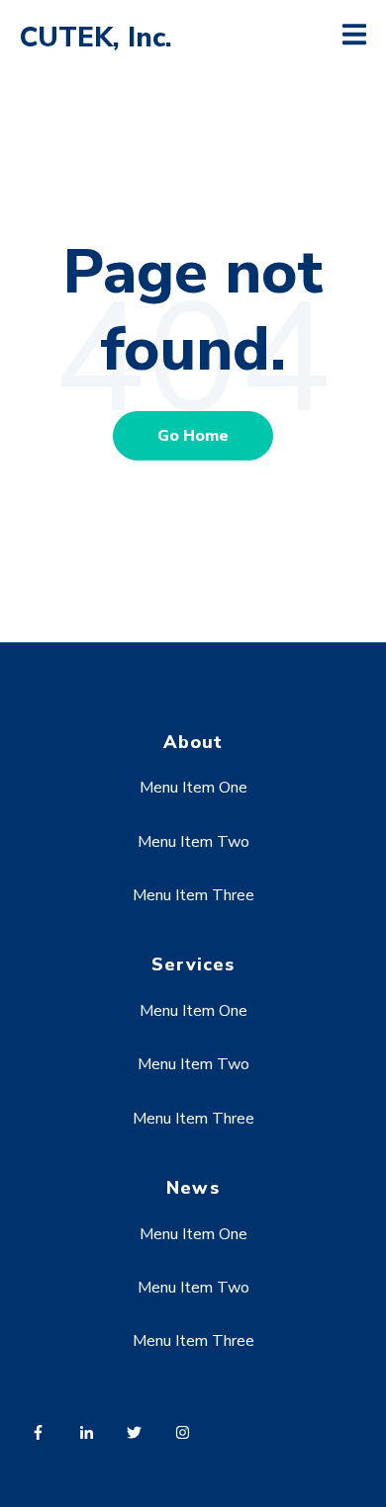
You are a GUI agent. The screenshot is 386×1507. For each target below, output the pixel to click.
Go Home (193, 436)
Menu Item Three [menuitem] (193, 895)
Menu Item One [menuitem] (193, 787)
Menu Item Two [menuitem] (193, 842)
